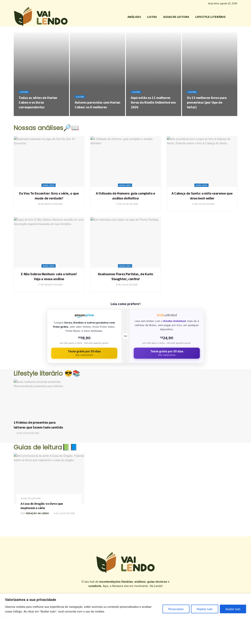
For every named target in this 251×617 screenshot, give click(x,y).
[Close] (247, 597)
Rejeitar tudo (205, 609)
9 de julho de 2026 (126, 284)
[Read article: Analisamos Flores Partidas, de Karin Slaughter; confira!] (125, 242)
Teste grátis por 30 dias (84, 353)
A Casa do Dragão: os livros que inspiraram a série (42, 506)
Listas (24, 91)
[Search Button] (235, 17)
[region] (125, 605)
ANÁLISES (134, 17)
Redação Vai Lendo (37, 513)
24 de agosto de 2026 (33, 114)
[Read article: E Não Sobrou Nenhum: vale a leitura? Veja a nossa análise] (49, 242)
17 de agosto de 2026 (50, 284)
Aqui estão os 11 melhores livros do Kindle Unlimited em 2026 (153, 102)
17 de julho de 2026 (126, 203)
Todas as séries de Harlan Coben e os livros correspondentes (38, 102)
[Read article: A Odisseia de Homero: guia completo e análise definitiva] (125, 162)
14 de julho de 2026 (203, 203)
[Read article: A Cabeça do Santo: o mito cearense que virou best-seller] (202, 162)
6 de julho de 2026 (64, 513)
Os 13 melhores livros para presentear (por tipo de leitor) (207, 102)
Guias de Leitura (30, 498)
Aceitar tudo (233, 609)
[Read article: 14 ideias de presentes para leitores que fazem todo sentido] (40, 398)
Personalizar (176, 609)
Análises (49, 185)
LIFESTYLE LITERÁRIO (210, 17)
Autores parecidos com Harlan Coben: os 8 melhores (97, 104)
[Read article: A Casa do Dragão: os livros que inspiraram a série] (49, 478)
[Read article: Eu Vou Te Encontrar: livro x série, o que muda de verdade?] (49, 162)
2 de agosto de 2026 (145, 114)
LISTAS (152, 17)
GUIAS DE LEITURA (176, 17)
